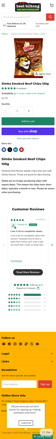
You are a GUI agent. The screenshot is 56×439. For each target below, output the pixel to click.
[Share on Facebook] (4, 149)
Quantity (6, 104)
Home (5, 34)
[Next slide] (51, 244)
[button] (9, 88)
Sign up (45, 384)
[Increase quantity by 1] (29, 111)
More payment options (28, 138)
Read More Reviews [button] (28, 272)
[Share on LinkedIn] (15, 149)
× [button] (43, 401)
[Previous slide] (4, 244)
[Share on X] (9, 149)
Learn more (26, 423)
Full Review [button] (16, 260)
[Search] (50, 17)
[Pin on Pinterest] (21, 149)
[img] (17, 220)
